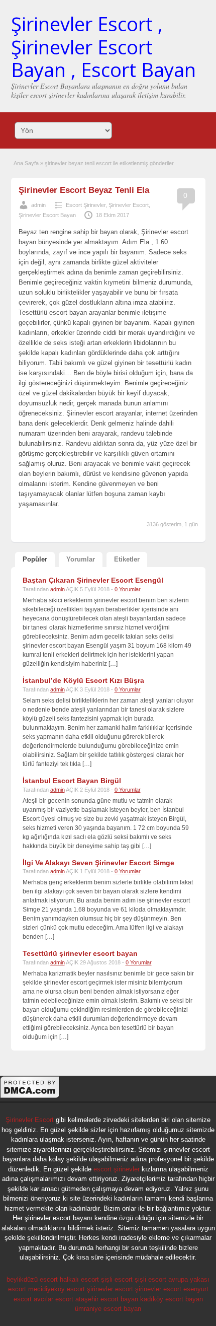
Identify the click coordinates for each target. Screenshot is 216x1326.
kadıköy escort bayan (171, 1299)
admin (38, 205)
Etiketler (127, 559)
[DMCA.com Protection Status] (30, 1096)
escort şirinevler (116, 1169)
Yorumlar (80, 559)
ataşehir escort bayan (106, 1299)
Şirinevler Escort (129, 205)
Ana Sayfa (26, 163)
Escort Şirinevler (85, 205)
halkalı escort (79, 1279)
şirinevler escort (110, 1289)
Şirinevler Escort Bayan (47, 215)
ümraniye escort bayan (108, 1308)
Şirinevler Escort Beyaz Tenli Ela (84, 190)
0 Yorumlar (128, 589)
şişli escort (117, 1279)
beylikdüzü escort (32, 1279)
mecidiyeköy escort (56, 1289)
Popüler (35, 559)
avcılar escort (53, 1299)
